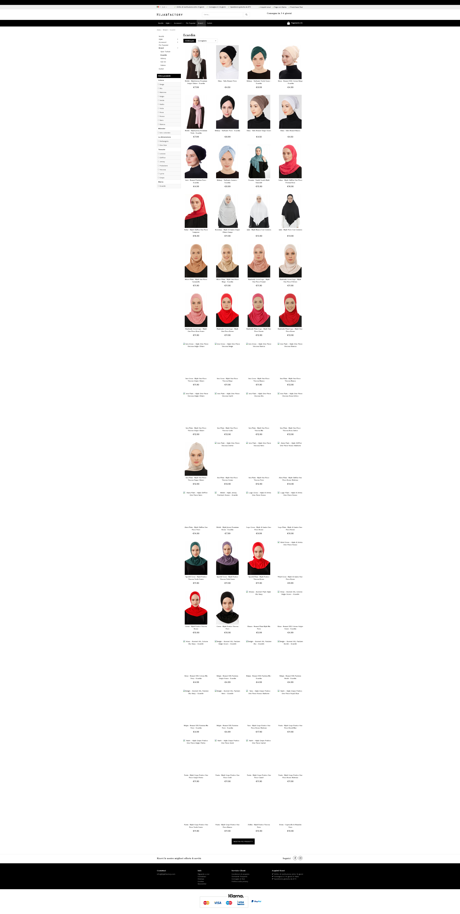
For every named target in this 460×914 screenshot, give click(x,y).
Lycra (162, 174)
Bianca (162, 124)
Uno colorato (165, 133)
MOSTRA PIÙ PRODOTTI (243, 841)
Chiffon (163, 158)
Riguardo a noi (203, 874)
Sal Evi (163, 62)
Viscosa (163, 170)
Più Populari (191, 23)
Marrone (163, 92)
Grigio (162, 96)
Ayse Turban (165, 52)
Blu (161, 88)
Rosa (162, 112)
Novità (160, 23)
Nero (162, 120)
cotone (162, 154)
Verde (162, 100)
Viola (162, 108)
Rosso (162, 116)
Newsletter (202, 884)
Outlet (209, 23)
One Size (163, 145)
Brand (200, 23)
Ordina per (189, 41)
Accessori (178, 23)
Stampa (201, 879)
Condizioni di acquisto (240, 874)
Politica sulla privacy (240, 881)
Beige (162, 84)
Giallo (162, 104)
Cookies (201, 881)
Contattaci (202, 876)
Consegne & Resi (238, 879)
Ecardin (164, 55)
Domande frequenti (239, 876)
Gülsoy (163, 58)
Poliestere (164, 166)
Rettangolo (164, 141)
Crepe (162, 178)
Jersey (162, 162)
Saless (163, 65)
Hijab (168, 23)
